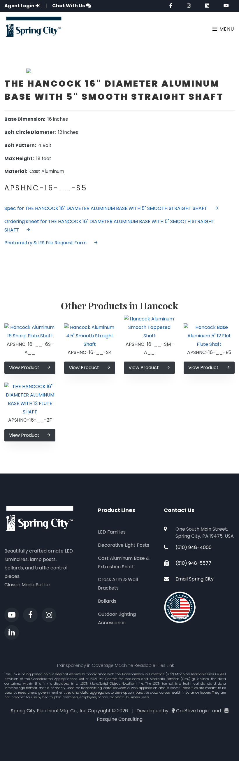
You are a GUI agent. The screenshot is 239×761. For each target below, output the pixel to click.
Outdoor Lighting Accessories (117, 618)
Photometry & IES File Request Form (45, 242)
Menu (226, 29)
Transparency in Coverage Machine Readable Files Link (115, 665)
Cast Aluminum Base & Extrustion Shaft (124, 562)
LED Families (112, 532)
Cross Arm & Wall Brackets (118, 583)
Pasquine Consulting (120, 719)
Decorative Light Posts (123, 545)
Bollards (107, 601)
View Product (24, 367)
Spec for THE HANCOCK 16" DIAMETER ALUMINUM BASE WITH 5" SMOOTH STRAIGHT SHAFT (105, 208)
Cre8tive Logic (192, 710)
